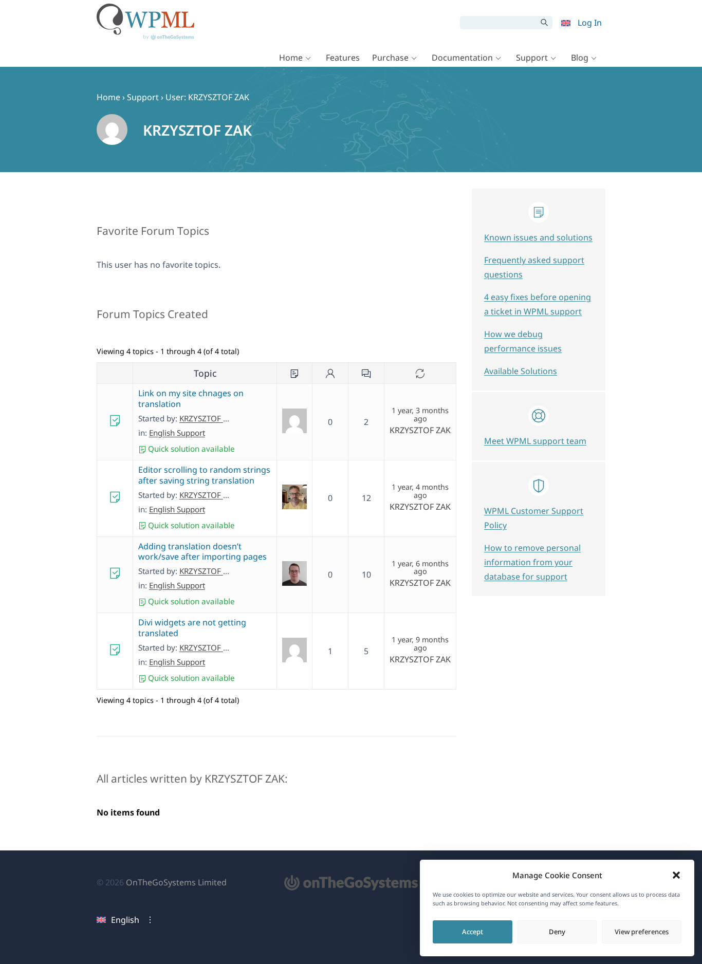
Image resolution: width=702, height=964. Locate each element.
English (125, 919)
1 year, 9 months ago (420, 644)
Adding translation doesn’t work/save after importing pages (202, 552)
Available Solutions (520, 371)
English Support (177, 433)
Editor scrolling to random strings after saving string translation (204, 475)
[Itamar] (294, 506)
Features (343, 57)
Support (532, 57)
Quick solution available (190, 448)
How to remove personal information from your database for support (532, 562)
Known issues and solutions (538, 237)
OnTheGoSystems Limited (176, 882)
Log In (590, 22)
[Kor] (294, 659)
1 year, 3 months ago (420, 414)
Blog (579, 57)
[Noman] (294, 430)
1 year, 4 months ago (420, 491)
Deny (557, 931)
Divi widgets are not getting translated (192, 628)
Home (291, 57)
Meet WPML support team (535, 441)
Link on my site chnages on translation (191, 398)
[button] (676, 875)
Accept (472, 931)
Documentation (462, 57)
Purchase (390, 57)
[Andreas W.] (294, 582)
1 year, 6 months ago (420, 568)
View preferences (642, 931)
